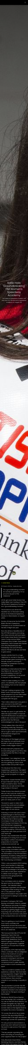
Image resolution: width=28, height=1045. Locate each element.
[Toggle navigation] (25, 2)
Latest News (6, 583)
